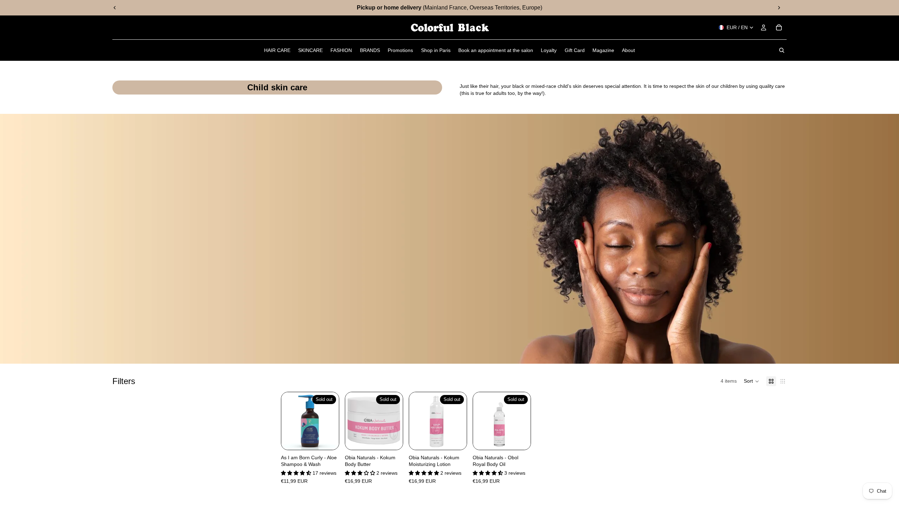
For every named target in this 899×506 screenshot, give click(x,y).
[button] (751, 381)
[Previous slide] (115, 7)
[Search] (781, 50)
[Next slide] (779, 7)
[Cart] (779, 27)
